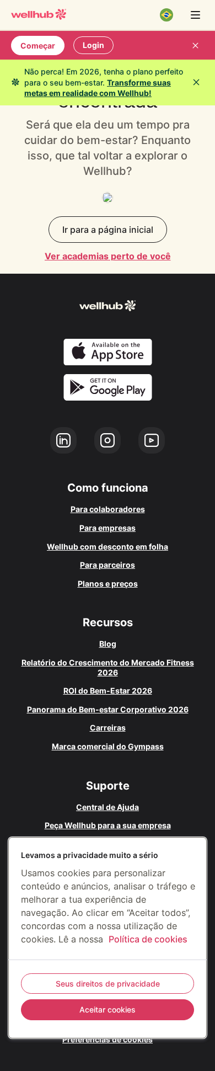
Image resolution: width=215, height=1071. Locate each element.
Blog (107, 643)
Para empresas (107, 527)
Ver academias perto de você (108, 256)
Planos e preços (108, 583)
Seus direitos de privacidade (108, 983)
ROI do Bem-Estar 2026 (107, 690)
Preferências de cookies (107, 1039)
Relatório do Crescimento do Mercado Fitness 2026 (108, 667)
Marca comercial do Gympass (108, 746)
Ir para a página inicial (107, 229)
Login (93, 45)
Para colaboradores (108, 509)
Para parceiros (107, 564)
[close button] (195, 45)
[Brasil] (166, 15)
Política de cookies (148, 939)
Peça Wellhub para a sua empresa (108, 825)
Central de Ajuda (107, 807)
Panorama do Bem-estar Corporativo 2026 (108, 709)
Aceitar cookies (107, 1009)
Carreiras (108, 727)
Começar (37, 45)
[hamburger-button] (195, 15)
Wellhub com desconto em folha (107, 546)
